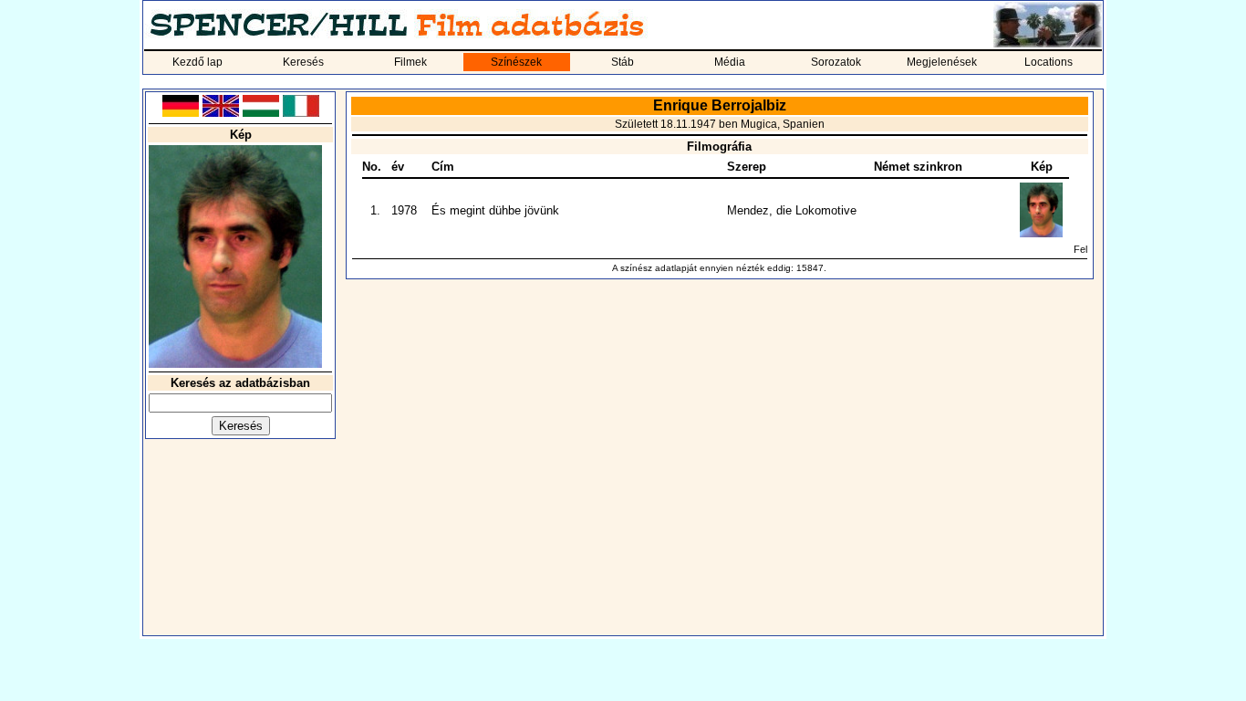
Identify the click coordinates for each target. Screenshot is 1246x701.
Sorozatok (836, 62)
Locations (1048, 62)
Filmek (410, 62)
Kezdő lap (197, 62)
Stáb (622, 62)
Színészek (516, 62)
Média (729, 62)
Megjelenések (942, 62)
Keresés (303, 62)
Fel (1080, 249)
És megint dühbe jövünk (495, 210)
